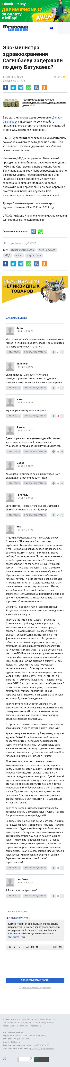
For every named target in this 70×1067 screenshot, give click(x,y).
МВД (7, 255)
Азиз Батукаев (47, 250)
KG (51, 28)
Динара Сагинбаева (22, 250)
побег (18, 255)
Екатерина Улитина (14, 80)
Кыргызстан (34, 255)
